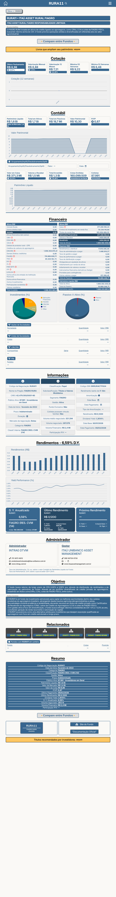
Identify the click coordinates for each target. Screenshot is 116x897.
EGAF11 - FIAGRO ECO (71, 635)
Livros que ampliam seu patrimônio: (54, 49)
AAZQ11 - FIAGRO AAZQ (45, 635)
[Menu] (110, 3)
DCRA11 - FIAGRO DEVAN (97, 635)
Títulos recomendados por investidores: (55, 739)
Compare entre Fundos (58, 41)
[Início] (4, 6)
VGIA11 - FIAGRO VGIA (18, 635)
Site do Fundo (86, 724)
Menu (10, 11)
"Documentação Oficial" (84, 731)
